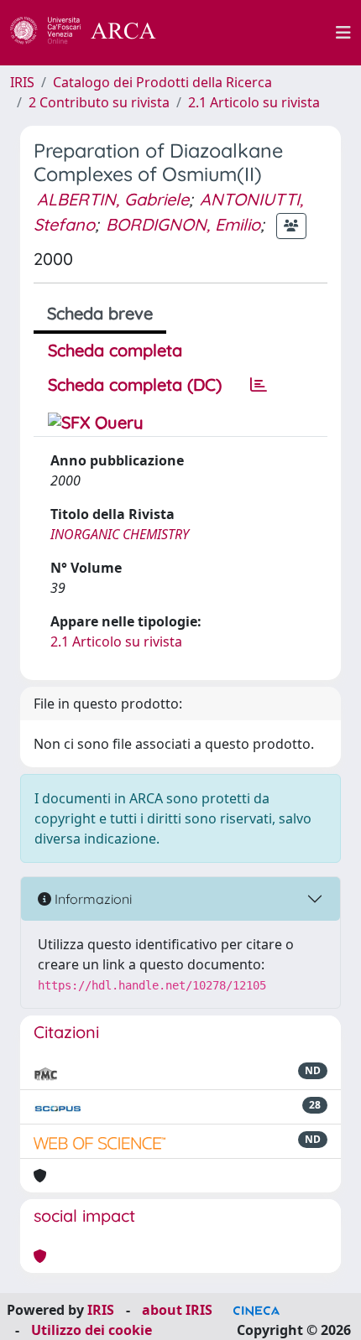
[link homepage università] (255, 32)
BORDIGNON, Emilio (183, 224)
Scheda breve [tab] (100, 313)
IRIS (22, 82)
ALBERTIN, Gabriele (113, 199)
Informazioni (91, 899)
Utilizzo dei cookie (91, 1330)
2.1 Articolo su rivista (254, 102)
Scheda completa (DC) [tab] (135, 384)
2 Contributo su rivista (99, 102)
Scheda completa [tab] (115, 350)
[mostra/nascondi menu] (343, 32)
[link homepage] (92, 32)
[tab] (258, 385)
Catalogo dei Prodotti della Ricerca (162, 82)
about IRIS (177, 1310)
